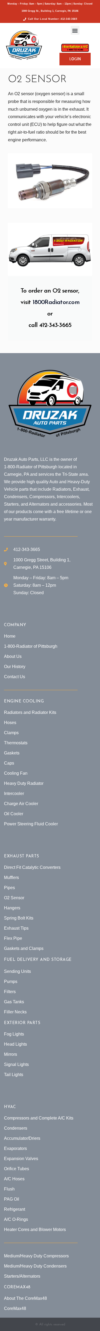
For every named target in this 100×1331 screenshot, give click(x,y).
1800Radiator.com (56, 302)
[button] (75, 30)
